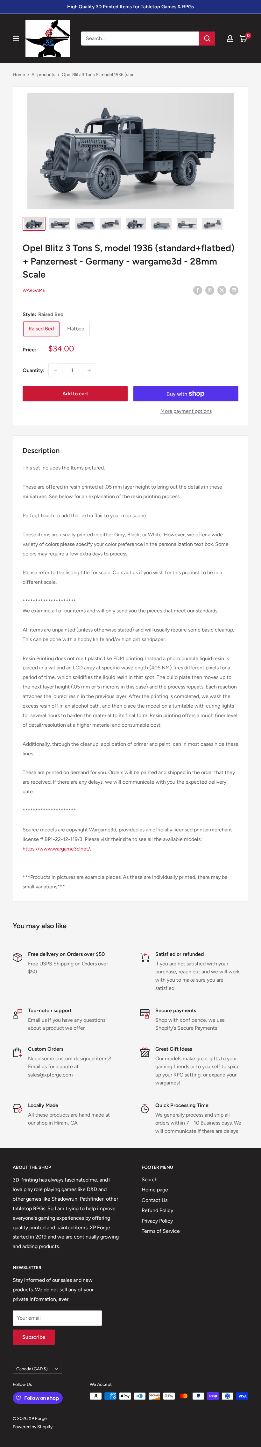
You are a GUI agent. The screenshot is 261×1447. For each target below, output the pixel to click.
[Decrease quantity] (55, 370)
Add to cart (75, 394)
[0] (243, 38)
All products (43, 74)
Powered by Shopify (33, 1426)
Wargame (34, 290)
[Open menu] (16, 38)
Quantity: (34, 370)
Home (19, 74)
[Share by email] (233, 290)
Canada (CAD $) (32, 1368)
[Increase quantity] (89, 370)
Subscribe (33, 1337)
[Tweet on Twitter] (221, 290)
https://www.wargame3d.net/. (57, 849)
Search (150, 1179)
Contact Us (154, 1200)
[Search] (207, 39)
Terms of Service (161, 1231)
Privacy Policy (157, 1221)
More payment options (186, 411)
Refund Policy (157, 1210)
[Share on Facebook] (197, 290)
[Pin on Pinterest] (209, 290)
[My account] (230, 38)
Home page (155, 1190)
